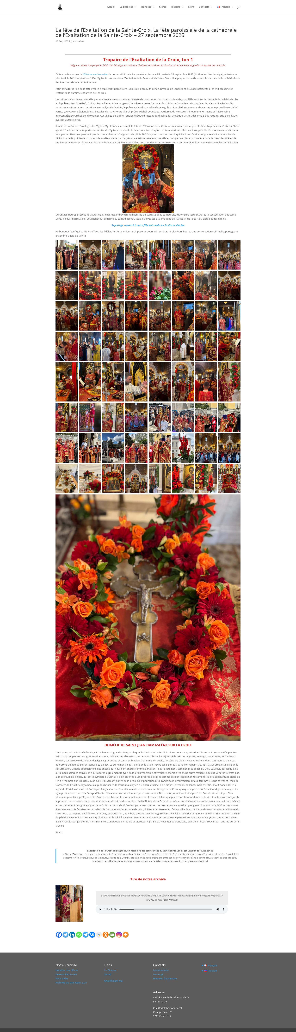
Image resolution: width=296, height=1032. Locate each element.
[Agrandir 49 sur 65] (73, 437)
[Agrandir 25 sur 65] (73, 336)
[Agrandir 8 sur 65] (236, 244)
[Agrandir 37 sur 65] (166, 366)
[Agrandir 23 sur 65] (212, 305)
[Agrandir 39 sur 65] (212, 366)
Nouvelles (78, 41)
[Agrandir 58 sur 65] (96, 468)
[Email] (112, 935)
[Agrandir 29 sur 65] (166, 336)
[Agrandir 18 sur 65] (96, 305)
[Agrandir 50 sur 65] (96, 437)
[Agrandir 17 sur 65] (73, 305)
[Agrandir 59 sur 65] (119, 468)
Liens (191, 7)
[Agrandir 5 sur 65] (166, 244)
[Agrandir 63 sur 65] (212, 468)
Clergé (162, 7)
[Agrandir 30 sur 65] (189, 336)
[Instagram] (119, 935)
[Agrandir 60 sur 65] (143, 468)
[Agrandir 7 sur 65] (212, 244)
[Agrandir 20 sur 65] (143, 305)
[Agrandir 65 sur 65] (236, 499)
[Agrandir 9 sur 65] (73, 275)
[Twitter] (66, 935)
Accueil (111, 7)
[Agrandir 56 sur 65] (236, 437)
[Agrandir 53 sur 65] (166, 437)
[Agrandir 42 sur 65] (96, 407)
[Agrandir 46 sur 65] (189, 407)
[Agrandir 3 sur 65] (119, 244)
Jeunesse (146, 7)
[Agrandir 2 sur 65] (96, 244)
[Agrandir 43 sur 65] (119, 407)
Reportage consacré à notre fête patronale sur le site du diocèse (148, 225)
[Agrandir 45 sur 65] (166, 407)
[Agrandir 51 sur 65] (119, 437)
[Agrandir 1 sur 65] (73, 244)
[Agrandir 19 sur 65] (119, 305)
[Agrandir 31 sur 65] (212, 336)
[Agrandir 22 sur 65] (189, 305)
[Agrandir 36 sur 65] (143, 366)
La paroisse (126, 7)
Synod (107, 974)
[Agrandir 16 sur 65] (236, 275)
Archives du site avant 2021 (71, 982)
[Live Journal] (99, 935)
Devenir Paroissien (66, 974)
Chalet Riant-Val (113, 980)
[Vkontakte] (92, 935)
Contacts (204, 7)
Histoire (175, 7)
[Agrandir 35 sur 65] (119, 366)
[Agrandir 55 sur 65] (212, 437)
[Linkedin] (72, 935)
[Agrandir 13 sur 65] (166, 275)
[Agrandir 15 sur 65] (212, 275)
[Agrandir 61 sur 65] (166, 468)
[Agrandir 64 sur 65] (236, 468)
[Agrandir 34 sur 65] (96, 366)
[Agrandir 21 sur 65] (166, 305)
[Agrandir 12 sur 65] (143, 275)
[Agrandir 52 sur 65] (143, 437)
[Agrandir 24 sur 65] (236, 305)
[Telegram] (86, 935)
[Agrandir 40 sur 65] (236, 366)
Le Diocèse (110, 970)
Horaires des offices (67, 970)
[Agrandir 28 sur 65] (143, 336)
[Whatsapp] (79, 935)
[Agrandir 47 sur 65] (212, 407)
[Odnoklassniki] (106, 935)
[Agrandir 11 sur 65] (119, 275)
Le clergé (158, 974)
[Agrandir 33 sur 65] (73, 366)
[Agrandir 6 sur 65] (189, 244)
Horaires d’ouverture (165, 978)
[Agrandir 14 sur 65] (189, 275)
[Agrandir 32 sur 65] (236, 336)
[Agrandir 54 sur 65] (189, 437)
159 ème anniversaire (94, 74)
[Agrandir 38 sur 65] (189, 366)
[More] (126, 935)
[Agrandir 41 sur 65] (73, 407)
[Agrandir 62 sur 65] (189, 468)
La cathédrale (161, 970)
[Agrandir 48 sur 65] (236, 407)
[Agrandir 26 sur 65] (96, 336)
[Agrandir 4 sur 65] (143, 244)
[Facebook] (59, 935)
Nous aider (62, 978)
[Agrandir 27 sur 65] (119, 336)
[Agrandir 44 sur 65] (143, 407)
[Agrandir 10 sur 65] (96, 275)
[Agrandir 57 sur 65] (73, 468)
